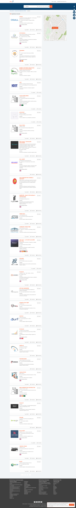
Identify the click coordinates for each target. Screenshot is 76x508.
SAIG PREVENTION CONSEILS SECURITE (26, 178)
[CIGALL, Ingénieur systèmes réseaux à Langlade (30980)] (14, 20)
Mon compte (54, 1)
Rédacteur (26, 490)
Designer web (12, 498)
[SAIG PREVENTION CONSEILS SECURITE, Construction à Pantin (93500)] (14, 181)
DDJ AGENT (22, 159)
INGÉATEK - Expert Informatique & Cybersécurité (27, 196)
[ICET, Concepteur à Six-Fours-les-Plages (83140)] (14, 85)
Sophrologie (26, 492)
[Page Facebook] (74, 6)
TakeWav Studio (23, 446)
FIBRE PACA (22, 213)
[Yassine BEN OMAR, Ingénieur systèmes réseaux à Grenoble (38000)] (14, 99)
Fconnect (21, 271)
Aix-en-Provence (56, 482)
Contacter (33, 29)
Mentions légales (43, 505)
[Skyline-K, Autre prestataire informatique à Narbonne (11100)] (14, 349)
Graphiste (25, 483)
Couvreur (11, 497)
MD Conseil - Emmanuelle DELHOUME (25, 142)
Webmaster (26, 493)
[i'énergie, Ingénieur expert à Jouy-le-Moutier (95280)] (14, 420)
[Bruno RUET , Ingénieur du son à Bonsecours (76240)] (14, 434)
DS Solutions (22, 33)
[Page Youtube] (74, 15)
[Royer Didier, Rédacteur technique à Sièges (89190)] (14, 128)
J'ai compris (71, 504)
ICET (20, 82)
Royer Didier (22, 125)
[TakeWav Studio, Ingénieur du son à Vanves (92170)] (14, 449)
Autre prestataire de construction (15, 486)
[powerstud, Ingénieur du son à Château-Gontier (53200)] (14, 115)
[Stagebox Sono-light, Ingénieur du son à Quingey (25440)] (14, 306)
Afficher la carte (55, 27)
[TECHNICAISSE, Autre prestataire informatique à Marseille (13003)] (14, 362)
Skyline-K (21, 345)
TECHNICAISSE (23, 358)
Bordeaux (55, 483)
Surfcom (21, 316)
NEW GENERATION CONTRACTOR (27, 387)
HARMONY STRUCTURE (24, 226)
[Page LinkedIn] (74, 12)
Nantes (54, 488)
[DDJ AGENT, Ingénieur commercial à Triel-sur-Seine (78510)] (14, 162)
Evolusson (21, 329)
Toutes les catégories (43, 481)
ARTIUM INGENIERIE (24, 288)
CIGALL (21, 16)
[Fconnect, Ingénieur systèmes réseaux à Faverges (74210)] (14, 275)
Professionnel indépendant (28, 489)
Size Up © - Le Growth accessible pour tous (27, 240)
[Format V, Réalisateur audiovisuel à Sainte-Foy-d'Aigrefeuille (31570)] (14, 406)
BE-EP (20, 461)
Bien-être (40, 484)
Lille (54, 484)
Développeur (26, 481)
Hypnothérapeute (27, 484)
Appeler (27, 29)
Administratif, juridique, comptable (44, 482)
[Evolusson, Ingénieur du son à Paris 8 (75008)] (14, 332)
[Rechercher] (51, 6)
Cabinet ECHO (22, 372)
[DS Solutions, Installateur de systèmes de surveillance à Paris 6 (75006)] (14, 36)
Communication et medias (43, 485)
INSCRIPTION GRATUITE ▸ (61, 1)
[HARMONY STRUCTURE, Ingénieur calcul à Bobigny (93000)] (14, 230)
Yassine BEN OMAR (23, 95)
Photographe (26, 486)
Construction (41, 486)
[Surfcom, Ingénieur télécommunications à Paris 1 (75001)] (14, 319)
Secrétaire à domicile (27, 491)
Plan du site (44, 503)
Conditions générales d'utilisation (35, 505)
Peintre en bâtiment (27, 485)
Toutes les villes (56, 481)
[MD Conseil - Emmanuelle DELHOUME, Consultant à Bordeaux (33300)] (14, 145)
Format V (21, 403)
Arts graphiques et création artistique (45, 483)
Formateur (26, 482)
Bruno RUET (22, 430)
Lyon (54, 485)
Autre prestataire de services (14, 487)
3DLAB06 (21, 258)
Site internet (39, 29)
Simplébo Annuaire (44, 506)
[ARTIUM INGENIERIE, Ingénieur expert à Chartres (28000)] (14, 291)
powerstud (21, 112)
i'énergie (21, 417)
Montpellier (55, 487)
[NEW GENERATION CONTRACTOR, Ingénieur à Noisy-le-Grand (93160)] (14, 391)
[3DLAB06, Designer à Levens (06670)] (14, 262)
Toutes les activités (13, 481)
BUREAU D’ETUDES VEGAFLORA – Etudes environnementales (27, 68)
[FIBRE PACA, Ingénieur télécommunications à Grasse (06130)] (14, 217)
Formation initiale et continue (43, 487)
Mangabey (21, 50)
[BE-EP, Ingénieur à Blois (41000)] (14, 465)
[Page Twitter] (74, 9)
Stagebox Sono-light (24, 302)
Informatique (41, 488)
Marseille (54, 486)
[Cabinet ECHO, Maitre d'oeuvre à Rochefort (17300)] (14, 375)
